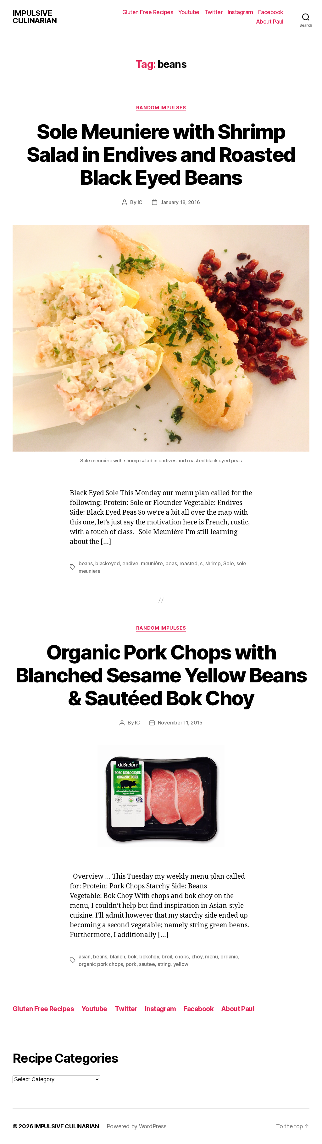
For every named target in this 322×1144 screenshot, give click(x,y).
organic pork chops (101, 964)
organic (229, 956)
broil (167, 956)
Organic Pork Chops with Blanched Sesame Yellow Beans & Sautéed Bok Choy (161, 675)
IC (140, 202)
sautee (147, 964)
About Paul (269, 21)
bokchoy (149, 956)
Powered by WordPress (137, 1126)
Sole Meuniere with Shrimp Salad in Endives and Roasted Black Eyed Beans (161, 154)
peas (171, 563)
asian (85, 956)
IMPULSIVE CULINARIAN (35, 16)
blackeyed (107, 563)
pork (131, 964)
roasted (188, 563)
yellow (180, 964)
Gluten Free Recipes (148, 12)
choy (197, 956)
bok (132, 956)
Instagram (240, 12)
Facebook (270, 12)
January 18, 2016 (180, 202)
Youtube (188, 12)
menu (211, 956)
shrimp (213, 563)
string (164, 964)
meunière (152, 563)
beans (86, 563)
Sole (228, 563)
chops (182, 956)
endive (130, 563)
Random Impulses (161, 108)
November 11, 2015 (180, 722)
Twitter (213, 12)
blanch (117, 956)
